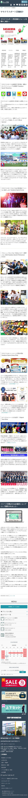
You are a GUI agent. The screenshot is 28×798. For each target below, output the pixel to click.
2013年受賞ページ (6, 412)
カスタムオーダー (5, 781)
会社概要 (3, 772)
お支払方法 (4, 760)
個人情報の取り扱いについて (8, 791)
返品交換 (3, 767)
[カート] (14, 5)
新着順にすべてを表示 (14, 606)
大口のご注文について (6, 788)
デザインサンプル (5, 783)
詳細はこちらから (11, 442)
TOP (1, 7)
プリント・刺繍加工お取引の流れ (9, 778)
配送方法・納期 (5, 765)
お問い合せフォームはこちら (8, 744)
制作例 (3, 785)
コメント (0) (12, 595)
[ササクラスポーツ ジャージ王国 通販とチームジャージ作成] (5, 2)
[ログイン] (11, 5)
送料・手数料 (4, 762)
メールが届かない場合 (6, 769)
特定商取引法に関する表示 (7, 793)
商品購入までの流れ (6, 757)
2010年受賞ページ (13, 383)
